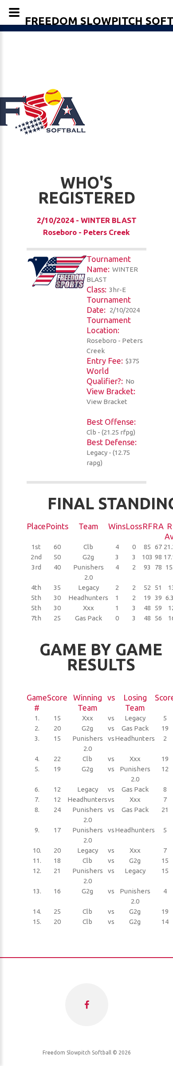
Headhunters (88, 597)
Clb (88, 546)
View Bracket (106, 401)
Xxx (88, 608)
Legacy (88, 587)
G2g (88, 557)
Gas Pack (88, 618)
